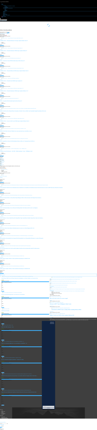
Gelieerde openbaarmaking (5, 418)
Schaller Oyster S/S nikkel (5, 310)
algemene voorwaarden (4, 417)
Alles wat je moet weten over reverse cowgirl (59, 298)
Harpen (4, 13)
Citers (5, 9)
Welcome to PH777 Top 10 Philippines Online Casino (60, 303)
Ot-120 (1, 177)
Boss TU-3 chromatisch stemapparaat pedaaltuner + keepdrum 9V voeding (12, 359)
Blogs (2, 412)
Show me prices (2, 164)
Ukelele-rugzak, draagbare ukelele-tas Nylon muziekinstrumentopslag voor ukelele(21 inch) (15, 258)
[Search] (0, 19)
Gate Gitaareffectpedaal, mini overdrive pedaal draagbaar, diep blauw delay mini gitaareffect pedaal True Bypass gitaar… (20, 248)
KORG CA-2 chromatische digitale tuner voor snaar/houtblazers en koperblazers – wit (14, 343)
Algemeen (51, 300)
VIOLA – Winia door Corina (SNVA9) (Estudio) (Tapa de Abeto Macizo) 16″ (12, 60)
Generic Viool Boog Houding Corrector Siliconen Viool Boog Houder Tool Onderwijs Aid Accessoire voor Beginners (19, 207)
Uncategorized (51, 311)
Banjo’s (5, 8)
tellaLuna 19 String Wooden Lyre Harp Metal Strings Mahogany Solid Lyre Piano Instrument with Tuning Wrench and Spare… (21, 197)
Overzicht (3, 414)
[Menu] (0, 18)
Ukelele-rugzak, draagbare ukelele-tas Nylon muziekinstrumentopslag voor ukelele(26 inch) (15, 268)
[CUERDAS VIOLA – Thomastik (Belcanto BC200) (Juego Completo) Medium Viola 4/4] (13, 68)
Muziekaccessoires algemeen (3, 176)
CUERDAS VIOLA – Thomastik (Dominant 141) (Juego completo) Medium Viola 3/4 (14, 40)
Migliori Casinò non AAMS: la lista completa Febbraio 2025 (62, 315)
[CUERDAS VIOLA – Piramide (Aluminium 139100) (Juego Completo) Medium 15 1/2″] (13, 88)
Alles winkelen (3, 411)
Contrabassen (1, 216)
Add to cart (2, 45)
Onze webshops (3, 413)
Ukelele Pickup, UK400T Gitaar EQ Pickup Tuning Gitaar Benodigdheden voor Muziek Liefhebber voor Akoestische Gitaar (19, 278)
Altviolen (4, 11)
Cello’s (4, 12)
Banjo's (50, 282)
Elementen (6, 6)
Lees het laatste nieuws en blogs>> (4, 33)
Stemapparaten (6, 7)
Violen (4, 15)
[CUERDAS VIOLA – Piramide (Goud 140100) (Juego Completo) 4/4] (10, 78)
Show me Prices (2, 158)
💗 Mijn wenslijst (4, 16)
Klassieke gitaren (5, 14)
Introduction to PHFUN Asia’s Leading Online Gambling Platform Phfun (66, 309)
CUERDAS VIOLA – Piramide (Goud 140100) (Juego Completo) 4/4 (11, 80)
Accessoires (4, 5)
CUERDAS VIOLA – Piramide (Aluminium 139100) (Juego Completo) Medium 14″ (13, 50)
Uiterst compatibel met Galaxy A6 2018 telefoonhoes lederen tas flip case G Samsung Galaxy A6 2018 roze (17, 141)
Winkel (2, 4)
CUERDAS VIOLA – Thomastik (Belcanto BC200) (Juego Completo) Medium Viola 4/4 (14, 70)
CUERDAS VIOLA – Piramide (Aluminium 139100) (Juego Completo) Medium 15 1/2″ (14, 90)
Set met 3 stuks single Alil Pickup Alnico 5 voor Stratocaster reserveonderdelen (13, 294)
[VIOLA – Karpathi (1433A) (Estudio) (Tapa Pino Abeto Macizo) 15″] (10, 98)
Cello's (50, 278)
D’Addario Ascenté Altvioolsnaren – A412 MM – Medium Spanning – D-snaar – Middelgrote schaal (16, 151)
